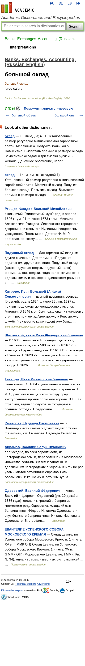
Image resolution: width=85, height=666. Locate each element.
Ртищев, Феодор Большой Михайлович (38, 209)
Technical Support (25, 583)
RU (52, 3)
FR (78, 3)
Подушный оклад (19, 253)
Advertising (43, 583)
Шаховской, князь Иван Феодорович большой (44, 335)
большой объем (24, 115)
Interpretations (23, 47)
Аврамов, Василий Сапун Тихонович (35, 447)
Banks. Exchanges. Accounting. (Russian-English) (42, 39)
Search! (75, 26)
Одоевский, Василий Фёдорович (32, 490)
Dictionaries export (12, 590)
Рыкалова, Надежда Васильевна (32, 423)
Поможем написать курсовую (48, 108)
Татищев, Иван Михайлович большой (36, 379)
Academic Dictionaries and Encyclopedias (40, 17)
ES (70, 3)
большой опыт (66, 115)
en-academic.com (18, 7)
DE (61, 3)
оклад (10, 136)
